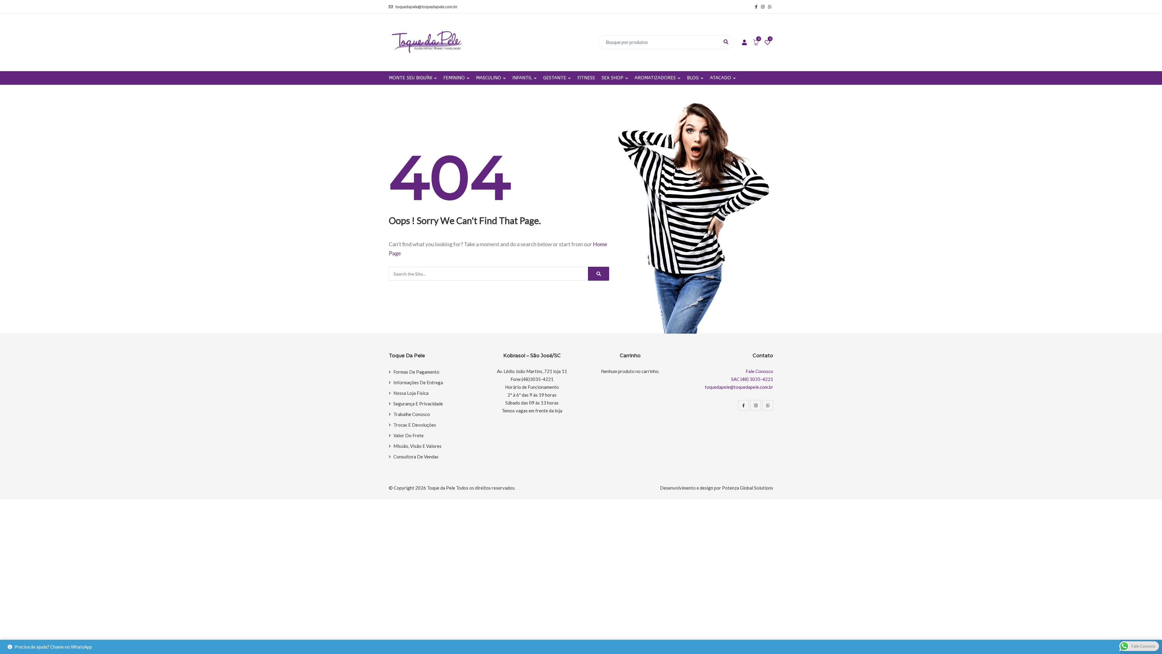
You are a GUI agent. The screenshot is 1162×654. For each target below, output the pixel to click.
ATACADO (720, 78)
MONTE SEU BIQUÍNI (410, 78)
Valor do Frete (408, 435)
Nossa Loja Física (410, 393)
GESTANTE (554, 78)
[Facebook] (743, 405)
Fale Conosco (759, 371)
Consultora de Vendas (415, 456)
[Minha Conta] (744, 42)
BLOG (693, 78)
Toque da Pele (441, 487)
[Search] (598, 274)
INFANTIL (522, 78)
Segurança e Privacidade (418, 403)
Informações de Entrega (418, 382)
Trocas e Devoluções (414, 425)
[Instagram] (755, 405)
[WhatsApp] (767, 405)
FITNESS (586, 78)
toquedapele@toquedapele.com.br (426, 6)
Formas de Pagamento (416, 372)
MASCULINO (488, 78)
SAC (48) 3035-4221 (752, 379)
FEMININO (454, 78)
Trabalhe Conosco (411, 414)
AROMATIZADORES (655, 78)
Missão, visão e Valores (417, 446)
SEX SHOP (612, 78)
